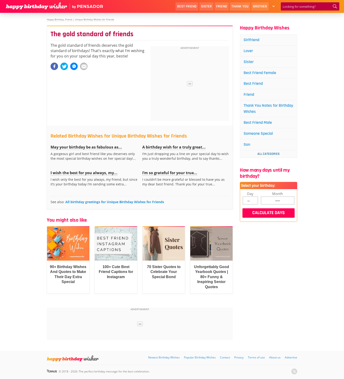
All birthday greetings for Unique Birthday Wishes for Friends (114, 202)
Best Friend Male (258, 122)
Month (277, 193)
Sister (206, 6)
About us (275, 357)
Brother (260, 6)
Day (250, 193)
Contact (225, 357)
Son (247, 144)
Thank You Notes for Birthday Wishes (268, 108)
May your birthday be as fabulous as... (86, 147)
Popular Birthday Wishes (200, 357)
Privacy (239, 357)
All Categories (268, 154)
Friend (221, 6)
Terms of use (256, 357)
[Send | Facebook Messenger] (74, 66)
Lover (248, 50)
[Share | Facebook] (54, 66)
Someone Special (258, 133)
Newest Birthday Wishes (164, 357)
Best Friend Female (260, 72)
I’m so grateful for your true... (169, 172)
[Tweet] (64, 66)
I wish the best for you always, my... (84, 172)
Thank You (240, 6)
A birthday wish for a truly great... (174, 147)
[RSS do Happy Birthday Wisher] (294, 371)
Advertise (291, 357)
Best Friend (187, 6)
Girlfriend (251, 40)
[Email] (84, 66)
